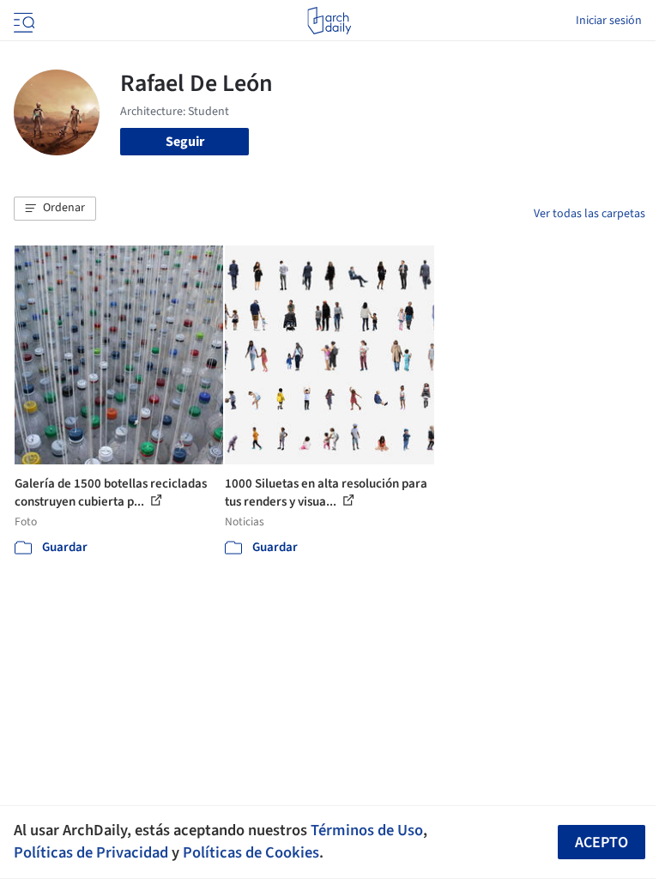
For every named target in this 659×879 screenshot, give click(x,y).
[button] (55, 209)
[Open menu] (22, 21)
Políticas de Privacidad (91, 852)
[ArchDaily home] (329, 20)
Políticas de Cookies (251, 852)
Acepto (601, 842)
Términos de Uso (367, 830)
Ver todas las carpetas (589, 214)
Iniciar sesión (609, 21)
